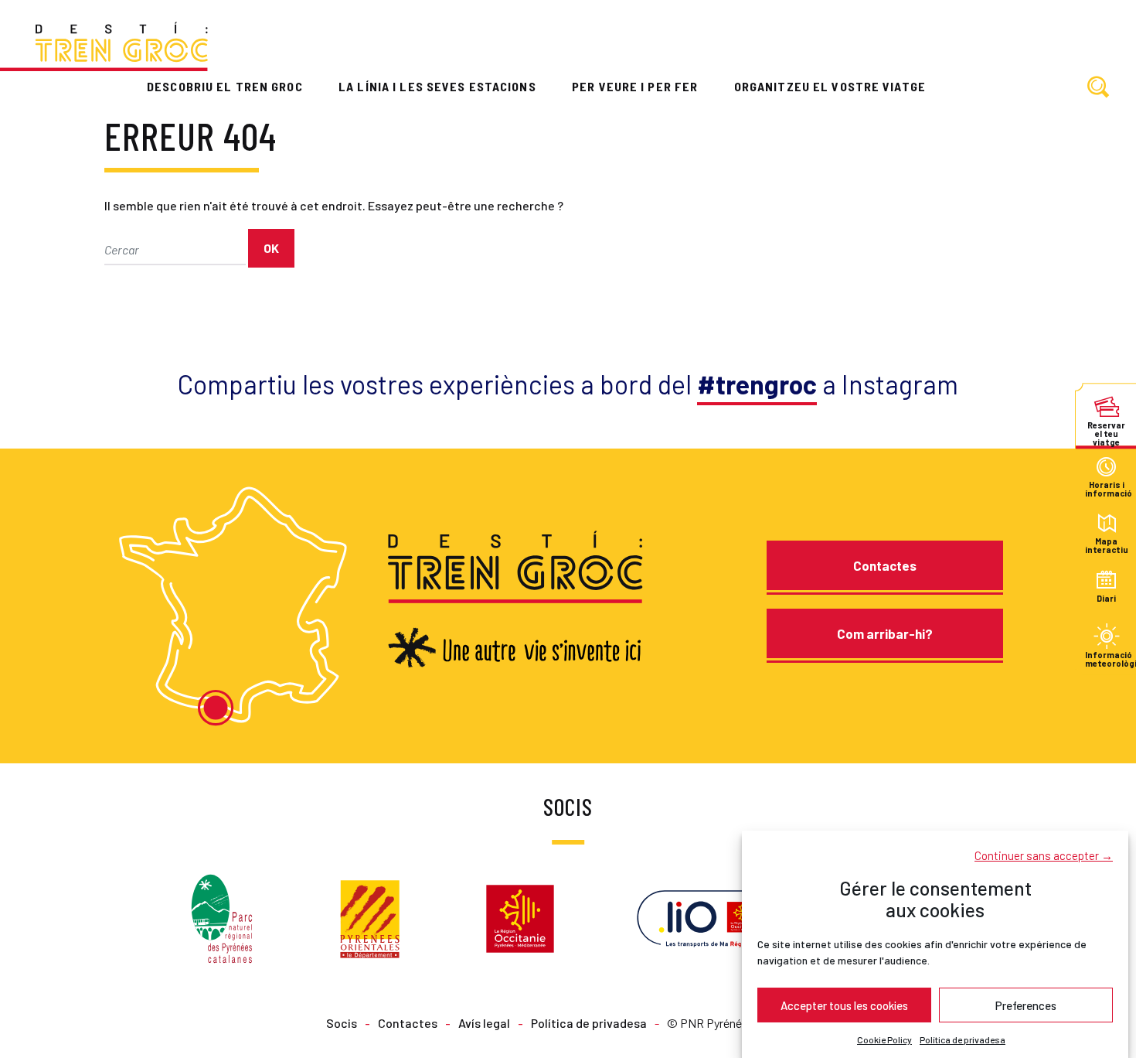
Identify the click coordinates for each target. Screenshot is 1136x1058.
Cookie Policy (884, 1039)
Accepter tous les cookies (844, 1005)
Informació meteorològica (1106, 658)
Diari (1106, 598)
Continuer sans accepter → (1043, 855)
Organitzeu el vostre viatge (830, 86)
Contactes (885, 565)
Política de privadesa (962, 1039)
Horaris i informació (1106, 489)
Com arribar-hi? (885, 633)
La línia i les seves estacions (437, 86)
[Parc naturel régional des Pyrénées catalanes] (221, 917)
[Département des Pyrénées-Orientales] (369, 917)
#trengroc (757, 384)
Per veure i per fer (635, 86)
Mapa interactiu (1106, 546)
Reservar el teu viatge (1106, 429)
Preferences (1025, 1005)
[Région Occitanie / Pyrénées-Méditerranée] (520, 917)
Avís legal (484, 1022)
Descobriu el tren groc (225, 86)
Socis (341, 1022)
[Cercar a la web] (1098, 87)
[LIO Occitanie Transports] (708, 917)
